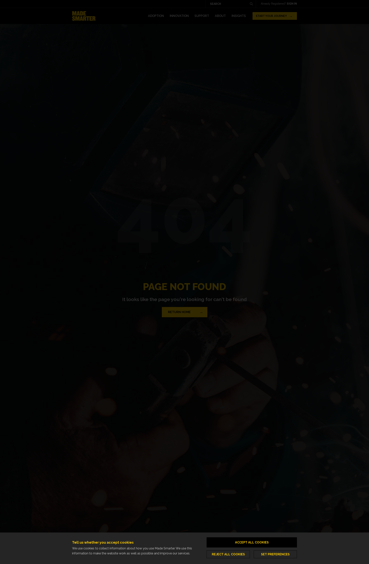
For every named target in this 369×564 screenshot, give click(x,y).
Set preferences (275, 554)
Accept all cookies (252, 542)
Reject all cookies (228, 554)
